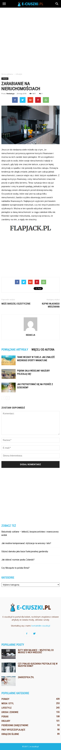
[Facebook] (27, 633)
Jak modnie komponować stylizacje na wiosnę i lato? (26, 543)
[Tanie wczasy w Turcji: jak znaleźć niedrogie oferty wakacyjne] (8, 360)
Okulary (5, 721)
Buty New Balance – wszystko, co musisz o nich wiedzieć (36, 651)
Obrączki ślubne (10, 734)
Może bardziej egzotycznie (15, 303)
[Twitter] (34, 633)
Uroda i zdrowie (9, 712)
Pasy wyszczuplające (13, 729)
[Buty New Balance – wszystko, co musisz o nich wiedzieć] (8, 654)
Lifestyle (5, 79)
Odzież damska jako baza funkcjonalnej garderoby (24, 551)
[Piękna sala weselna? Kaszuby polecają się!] (8, 374)
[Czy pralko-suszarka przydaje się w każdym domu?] (8, 667)
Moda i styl (7, 703)
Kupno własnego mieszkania (51, 305)
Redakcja (10, 93)
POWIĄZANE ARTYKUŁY (14, 349)
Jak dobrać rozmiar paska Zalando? (17, 559)
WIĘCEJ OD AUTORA (42, 349)
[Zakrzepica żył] (8, 681)
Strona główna (7, 74)
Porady (5, 699)
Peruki (4, 716)
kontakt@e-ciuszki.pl (40, 625)
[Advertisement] (30, 39)
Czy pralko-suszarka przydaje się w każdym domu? (37, 664)
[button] (57, 4)
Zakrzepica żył (26, 677)
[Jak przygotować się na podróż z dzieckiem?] (8, 387)
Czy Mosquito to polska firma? (15, 567)
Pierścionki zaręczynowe (14, 725)
